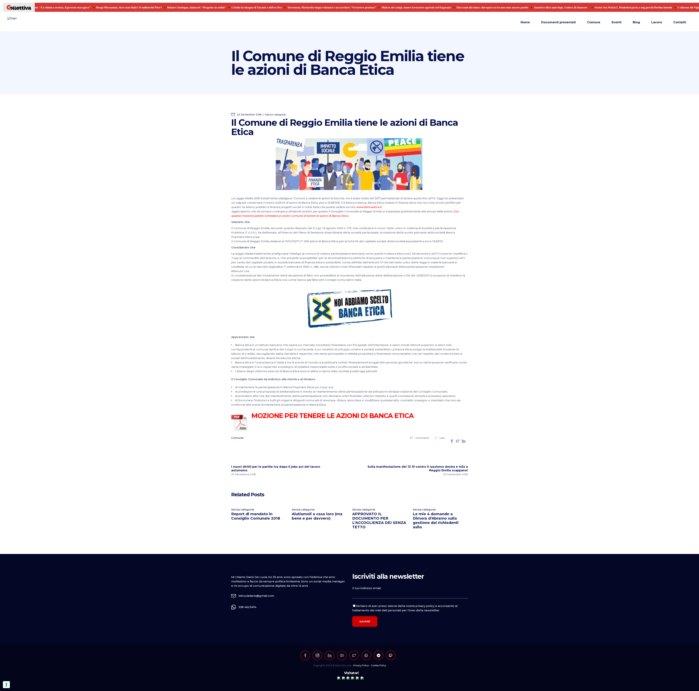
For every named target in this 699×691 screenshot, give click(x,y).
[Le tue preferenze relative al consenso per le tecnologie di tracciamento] (6, 684)
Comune (237, 437)
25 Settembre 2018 (249, 114)
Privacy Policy (361, 665)
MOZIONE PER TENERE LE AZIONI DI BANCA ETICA (332, 416)
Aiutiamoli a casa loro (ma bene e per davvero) (317, 516)
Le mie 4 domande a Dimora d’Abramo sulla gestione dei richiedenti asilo (436, 520)
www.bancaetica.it (369, 207)
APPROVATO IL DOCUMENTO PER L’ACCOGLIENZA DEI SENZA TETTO (379, 520)
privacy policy (425, 606)
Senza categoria (275, 114)
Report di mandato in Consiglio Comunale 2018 (255, 516)
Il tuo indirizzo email (366, 588)
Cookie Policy (378, 665)
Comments (422, 437)
